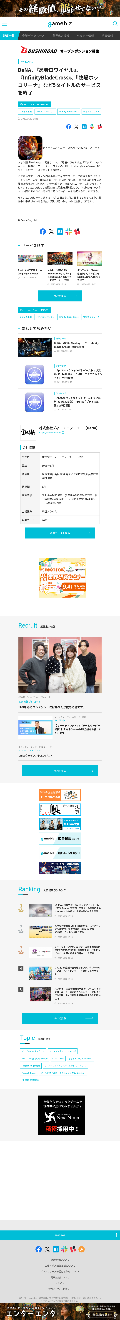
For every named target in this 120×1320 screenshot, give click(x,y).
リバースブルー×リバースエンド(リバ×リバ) (65, 1065)
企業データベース (33, 35)
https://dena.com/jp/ (50, 432)
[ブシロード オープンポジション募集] (60, 50)
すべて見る (60, 296)
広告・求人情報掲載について (60, 1265)
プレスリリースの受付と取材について (60, 1271)
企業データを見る (60, 533)
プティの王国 (26, 111)
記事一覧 (8, 35)
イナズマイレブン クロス (33, 1051)
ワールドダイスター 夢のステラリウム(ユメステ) (63, 1072)
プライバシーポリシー (60, 1289)
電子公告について (60, 1277)
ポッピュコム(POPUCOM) (80, 1058)
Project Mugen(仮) (31, 1065)
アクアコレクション (45, 111)
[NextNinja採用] (61, 1115)
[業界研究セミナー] (62, 578)
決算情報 (107, 35)
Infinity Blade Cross (69, 111)
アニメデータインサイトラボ (62, 1051)
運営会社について (60, 1259)
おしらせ (60, 1283)
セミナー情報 (85, 35)
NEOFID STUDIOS (30, 1079)
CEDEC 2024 (58, 1058)
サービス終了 (27, 61)
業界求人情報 (60, 35)
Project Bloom (29, 1072)
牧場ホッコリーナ (91, 111)
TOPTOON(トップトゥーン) (35, 1058)
